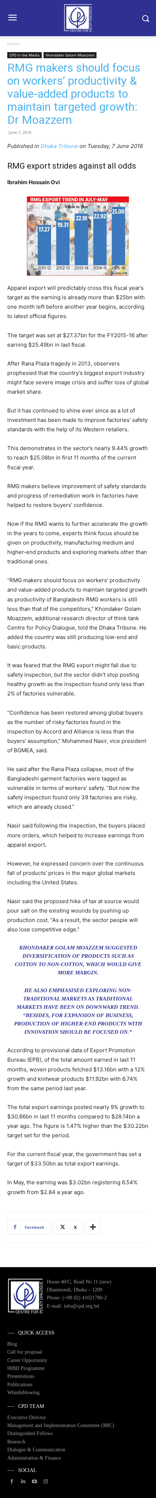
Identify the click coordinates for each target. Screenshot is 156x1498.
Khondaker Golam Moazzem (70, 55)
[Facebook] (11, 1481)
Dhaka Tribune (59, 146)
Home (13, 44)
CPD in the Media (24, 55)
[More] (92, 1227)
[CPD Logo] (78, 18)
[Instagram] (45, 1481)
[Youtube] (34, 1481)
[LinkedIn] (23, 1481)
